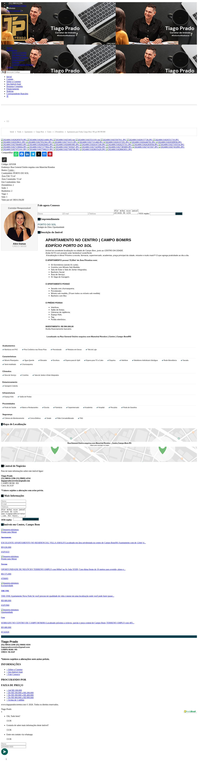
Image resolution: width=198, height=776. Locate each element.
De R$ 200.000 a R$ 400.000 (20, 695)
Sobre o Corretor (19, 52)
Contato (9, 67)
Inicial (9, 48)
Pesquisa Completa (20, 57)
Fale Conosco (13, 674)
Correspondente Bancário (23, 65)
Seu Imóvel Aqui (19, 55)
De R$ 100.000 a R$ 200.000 (20, 693)
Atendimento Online (17, 6)
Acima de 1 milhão (15, 700)
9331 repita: (144, 213)
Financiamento (18, 60)
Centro (11, 170)
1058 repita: (6, 520)
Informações (11, 50)
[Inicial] (14, 40)
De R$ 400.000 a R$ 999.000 (20, 697)
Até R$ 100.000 (14, 690)
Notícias (15, 62)
